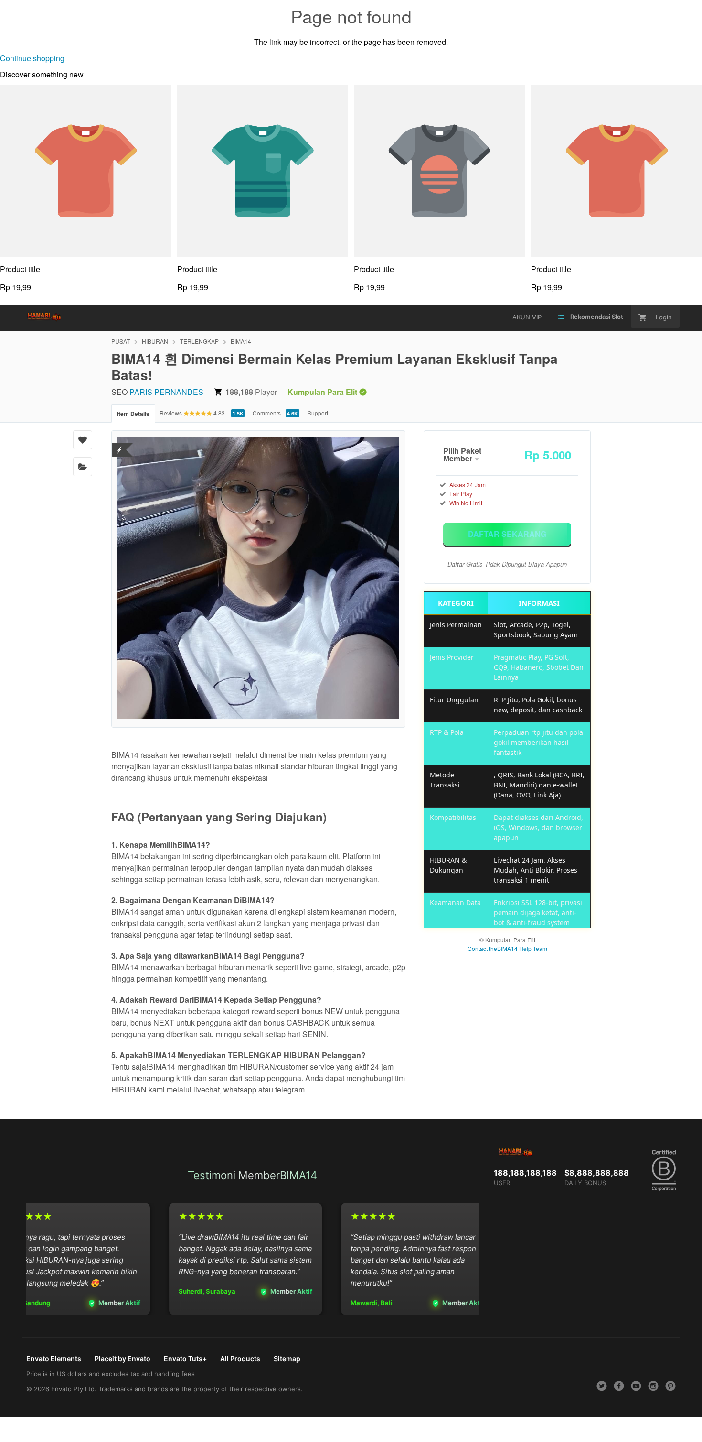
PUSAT (120, 341)
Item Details (133, 413)
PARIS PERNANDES (166, 391)
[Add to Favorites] (82, 439)
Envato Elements (53, 1359)
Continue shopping (32, 58)
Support (318, 413)
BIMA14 (241, 341)
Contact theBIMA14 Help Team (507, 948)
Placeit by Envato (122, 1359)
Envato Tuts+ (185, 1359)
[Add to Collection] (82, 466)
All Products (240, 1359)
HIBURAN (155, 341)
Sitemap (287, 1359)
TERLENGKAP (199, 341)
